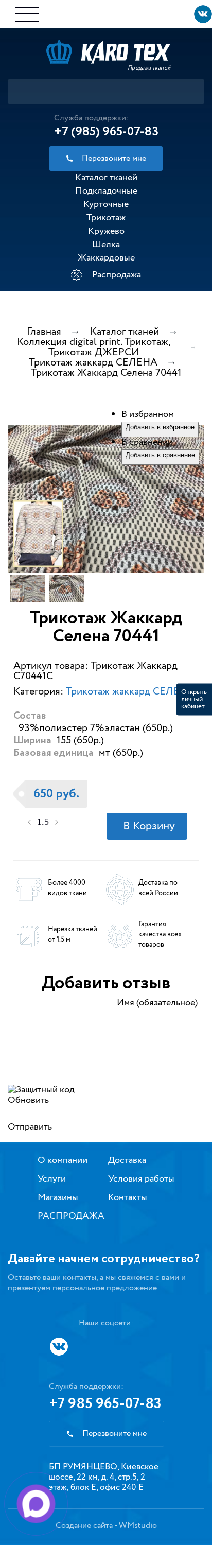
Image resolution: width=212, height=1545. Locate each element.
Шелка (106, 244)
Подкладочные (106, 191)
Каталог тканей (106, 177)
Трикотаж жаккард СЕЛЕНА (130, 691)
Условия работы (141, 1179)
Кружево (106, 231)
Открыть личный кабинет (194, 699)
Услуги (52, 1179)
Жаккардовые (106, 258)
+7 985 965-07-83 (105, 1404)
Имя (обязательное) (157, 1003)
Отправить (30, 1127)
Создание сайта (84, 1526)
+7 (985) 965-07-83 (106, 132)
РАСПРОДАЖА (71, 1216)
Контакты (127, 1197)
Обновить (28, 1100)
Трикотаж (106, 217)
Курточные (106, 204)
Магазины (58, 1197)
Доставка (127, 1160)
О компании (62, 1160)
